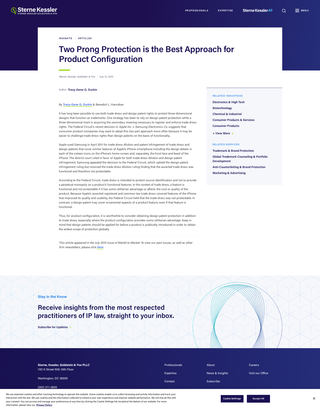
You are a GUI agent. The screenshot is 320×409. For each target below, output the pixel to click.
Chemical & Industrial (227, 114)
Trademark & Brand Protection (233, 151)
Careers (254, 365)
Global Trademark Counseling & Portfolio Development (240, 159)
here (100, 247)
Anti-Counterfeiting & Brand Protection (239, 167)
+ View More (222, 133)
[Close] (314, 398)
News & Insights (217, 373)
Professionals (196, 10)
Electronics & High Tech (229, 102)
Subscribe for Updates (53, 327)
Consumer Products (226, 126)
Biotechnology (222, 108)
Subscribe (213, 381)
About (211, 365)
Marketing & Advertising (229, 173)
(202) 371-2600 (47, 387)
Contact (169, 381)
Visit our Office (258, 373)
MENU (305, 10)
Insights (65, 38)
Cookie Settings (232, 398)
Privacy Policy (44, 405)
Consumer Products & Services (233, 120)
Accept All (258, 398)
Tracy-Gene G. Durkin (82, 89)
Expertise (225, 10)
